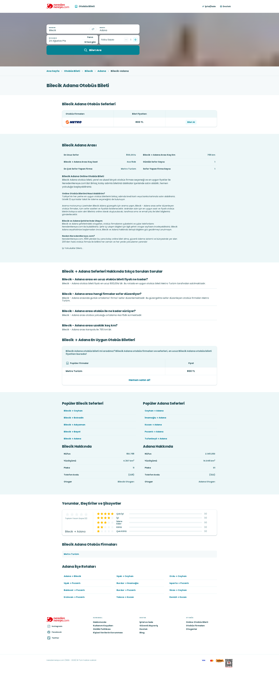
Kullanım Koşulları (103, 625)
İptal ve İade (146, 622)
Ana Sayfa (52, 71)
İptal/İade (210, 6)
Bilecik (89, 71)
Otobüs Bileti (72, 71)
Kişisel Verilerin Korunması (108, 632)
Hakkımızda (99, 622)
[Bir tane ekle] (135, 39)
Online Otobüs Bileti (197, 622)
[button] (209, 6)
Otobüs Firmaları (195, 625)
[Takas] (93, 29)
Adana (102, 71)
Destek (227, 6)
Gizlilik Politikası (102, 629)
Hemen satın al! (139, 380)
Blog (142, 632)
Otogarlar (191, 629)
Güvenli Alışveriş (149, 625)
